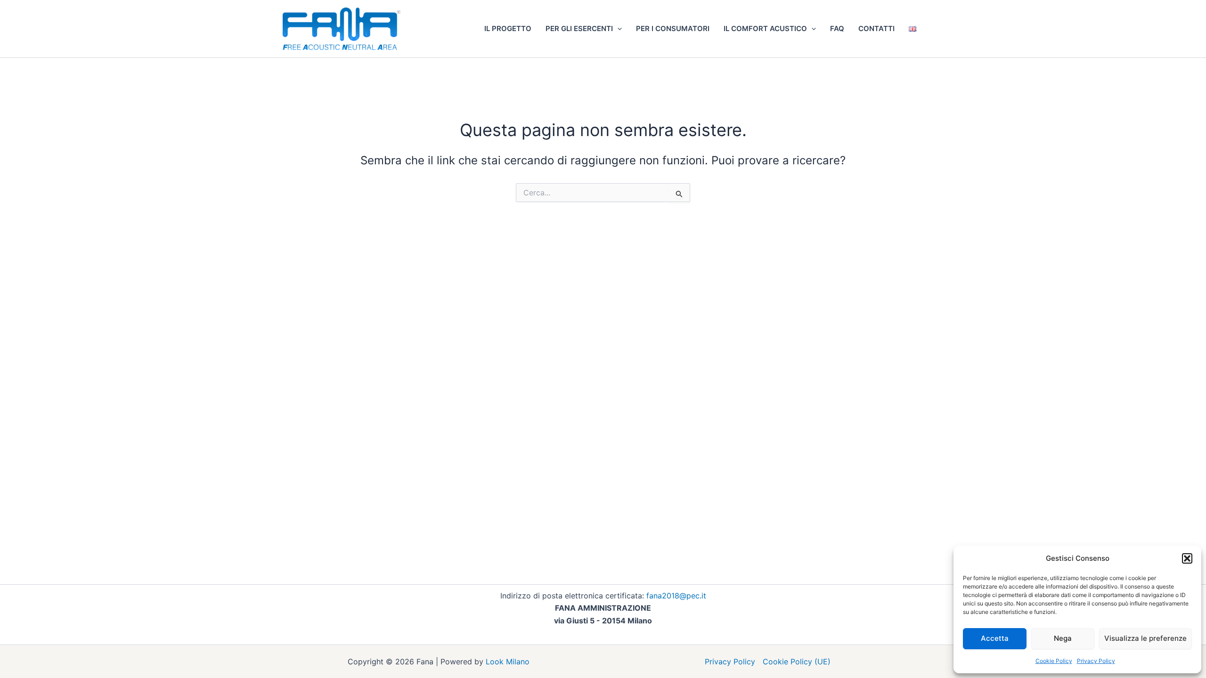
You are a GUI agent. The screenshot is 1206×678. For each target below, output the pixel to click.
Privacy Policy (1096, 660)
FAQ (837, 28)
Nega (1063, 638)
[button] (1187, 558)
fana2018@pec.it (676, 595)
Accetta (995, 638)
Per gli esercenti (579, 28)
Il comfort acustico (765, 28)
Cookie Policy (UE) (797, 661)
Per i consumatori (672, 28)
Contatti (876, 28)
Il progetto (507, 28)
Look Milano (508, 661)
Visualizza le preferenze (1145, 638)
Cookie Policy (1053, 660)
